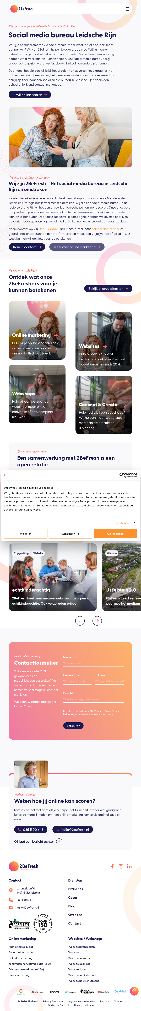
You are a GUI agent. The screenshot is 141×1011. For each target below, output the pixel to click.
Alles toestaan (115, 533)
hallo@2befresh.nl (106, 228)
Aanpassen (68, 533)
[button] (80, 621)
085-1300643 (48, 228)
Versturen (73, 725)
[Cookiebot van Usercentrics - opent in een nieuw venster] (122, 475)
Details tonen (122, 522)
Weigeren (25, 533)
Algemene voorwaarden (83, 714)
